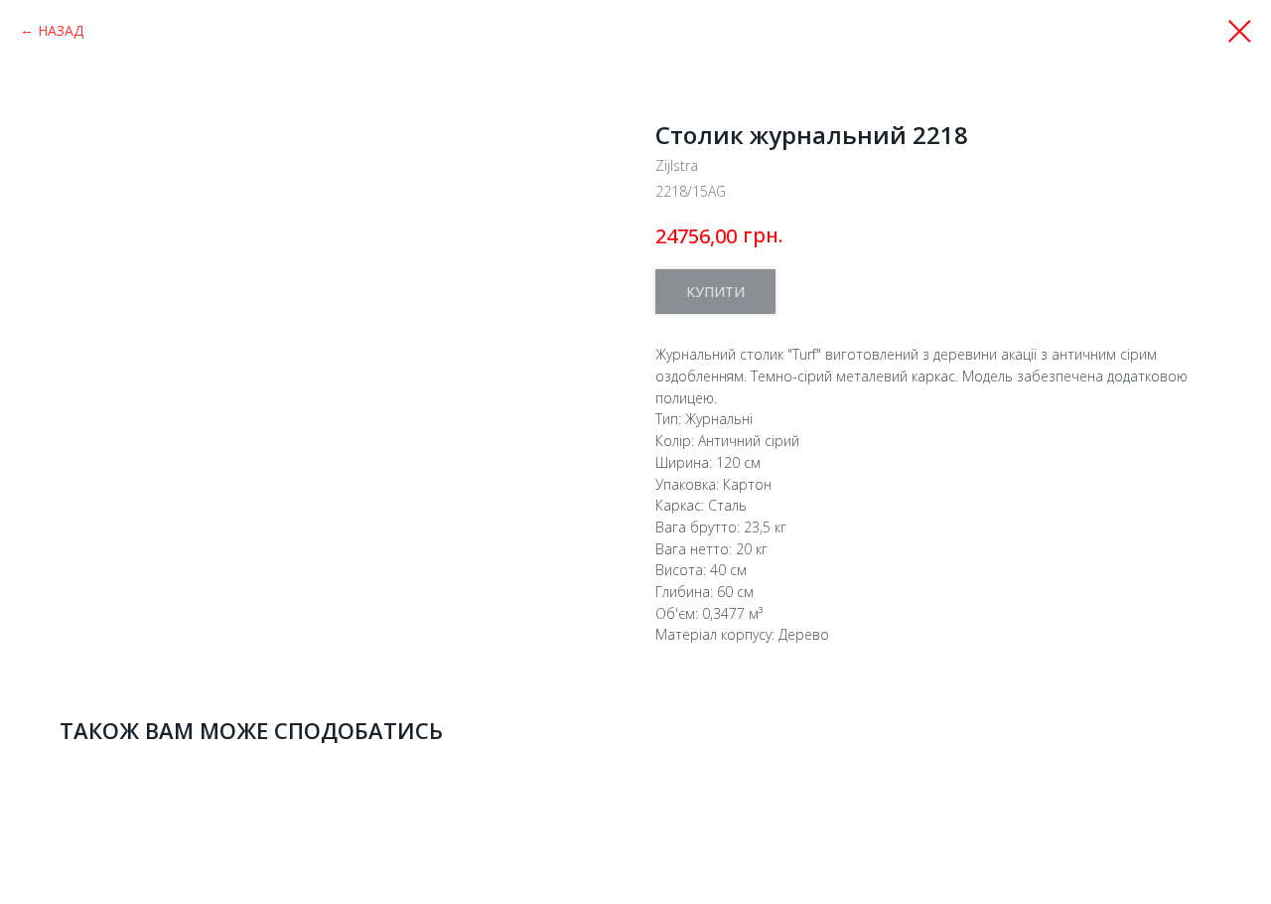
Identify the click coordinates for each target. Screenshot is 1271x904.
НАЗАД (60, 30)
